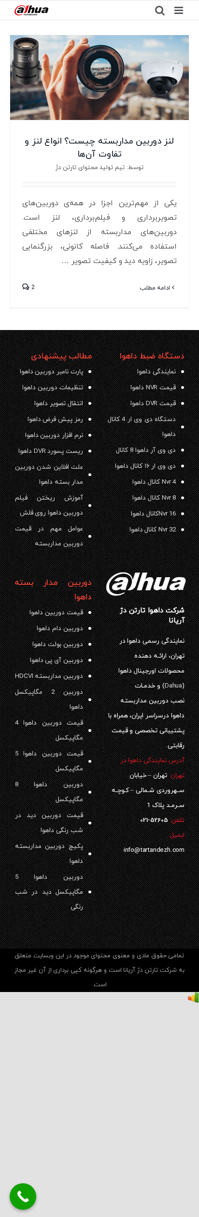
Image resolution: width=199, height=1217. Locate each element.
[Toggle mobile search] (160, 10)
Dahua (173, 685)
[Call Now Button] (23, 1196)
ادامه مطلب (156, 288)
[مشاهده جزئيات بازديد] (193, 999)
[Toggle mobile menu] (179, 10)
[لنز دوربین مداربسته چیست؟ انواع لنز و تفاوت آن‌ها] (99, 77)
